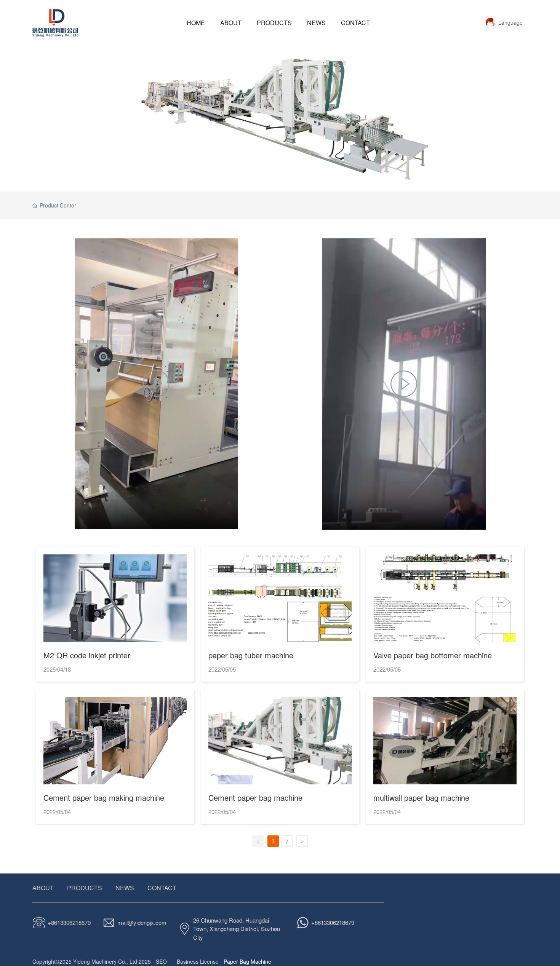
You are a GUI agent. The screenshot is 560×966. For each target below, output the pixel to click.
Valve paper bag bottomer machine (432, 655)
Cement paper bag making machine (103, 797)
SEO (161, 961)
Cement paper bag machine (255, 797)
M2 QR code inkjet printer (86, 655)
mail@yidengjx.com (141, 922)
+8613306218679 (69, 922)
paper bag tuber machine (250, 655)
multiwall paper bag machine (421, 797)
